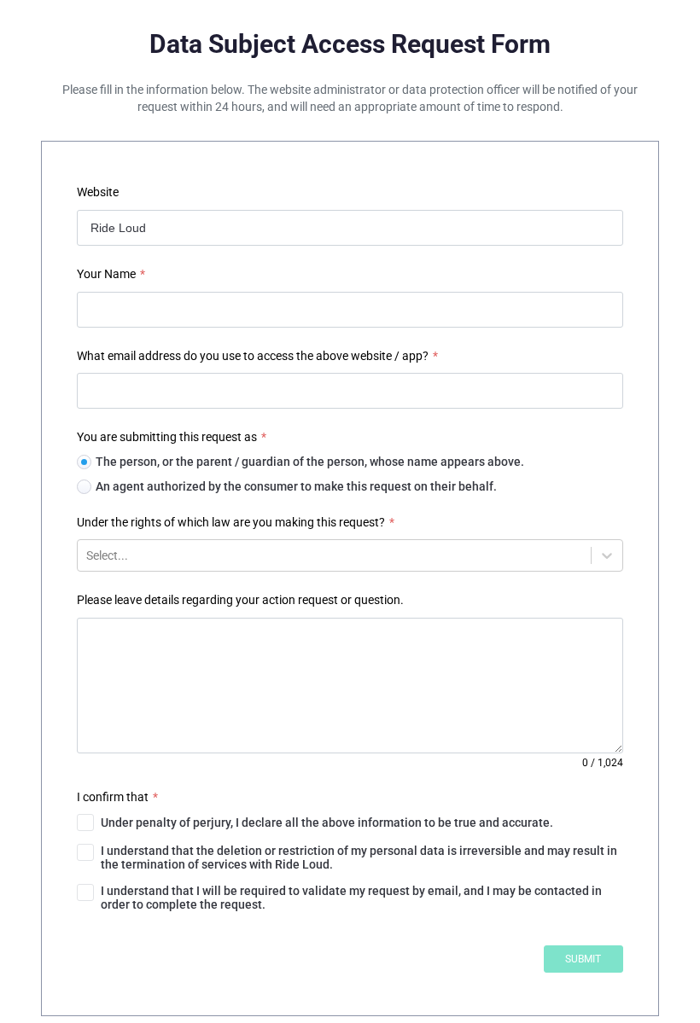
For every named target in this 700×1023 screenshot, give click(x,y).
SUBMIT (583, 959)
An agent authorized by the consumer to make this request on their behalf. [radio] (296, 486)
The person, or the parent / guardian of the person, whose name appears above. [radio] (310, 461)
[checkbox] (350, 822)
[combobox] (87, 555)
